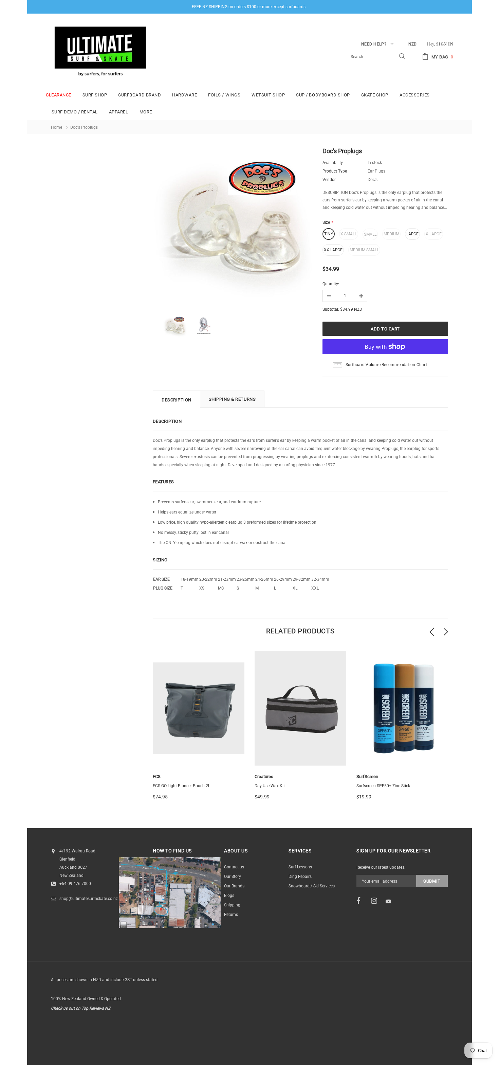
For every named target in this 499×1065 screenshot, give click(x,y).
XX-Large (333, 250)
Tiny (328, 234)
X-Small (348, 234)
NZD (412, 44)
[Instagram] (376, 901)
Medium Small (364, 250)
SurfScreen (367, 776)
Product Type (334, 171)
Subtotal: (330, 309)
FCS (157, 776)
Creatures (264, 776)
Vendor (329, 179)
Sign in (444, 44)
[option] (232, 229)
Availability (332, 162)
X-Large (434, 234)
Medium (391, 234)
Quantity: (330, 284)
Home (56, 127)
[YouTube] (391, 901)
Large (412, 234)
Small (370, 234)
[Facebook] (361, 901)
